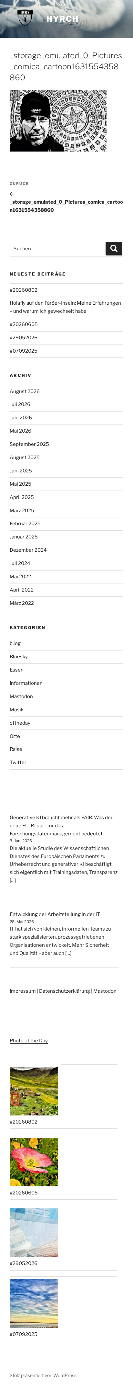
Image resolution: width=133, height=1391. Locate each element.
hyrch (62, 19)
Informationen (26, 683)
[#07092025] (34, 1304)
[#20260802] (34, 1092)
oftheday (20, 723)
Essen (17, 670)
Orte (15, 736)
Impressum (23, 991)
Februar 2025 (25, 523)
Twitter (18, 762)
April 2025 (22, 497)
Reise (16, 749)
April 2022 (22, 590)
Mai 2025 (20, 484)
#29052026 (23, 338)
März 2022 (22, 603)
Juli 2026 (20, 404)
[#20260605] (34, 1163)
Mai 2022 (20, 577)
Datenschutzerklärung (64, 991)
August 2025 (25, 457)
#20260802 (23, 290)
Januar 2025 (24, 537)
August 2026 (25, 391)
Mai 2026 (20, 431)
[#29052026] (34, 1234)
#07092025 (23, 351)
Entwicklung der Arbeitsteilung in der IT (55, 914)
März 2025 (22, 511)
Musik (17, 710)
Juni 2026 (21, 418)
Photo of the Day (29, 1041)
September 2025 (29, 444)
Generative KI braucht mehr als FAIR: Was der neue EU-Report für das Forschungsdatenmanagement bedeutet (61, 826)
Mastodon (21, 696)
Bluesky (19, 657)
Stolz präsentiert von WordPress (43, 1375)
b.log (15, 643)
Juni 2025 (21, 471)
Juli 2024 (20, 563)
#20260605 (24, 324)
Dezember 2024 (28, 550)
